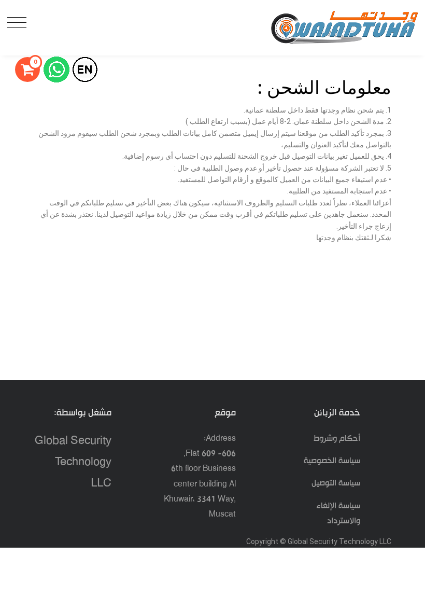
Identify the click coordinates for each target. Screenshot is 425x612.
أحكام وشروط (337, 438)
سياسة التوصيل (335, 483)
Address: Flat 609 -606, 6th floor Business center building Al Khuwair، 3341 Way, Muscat (200, 476)
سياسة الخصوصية (332, 460)
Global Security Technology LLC (73, 462)
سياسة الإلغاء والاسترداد (338, 513)
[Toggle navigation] (19, 23)
